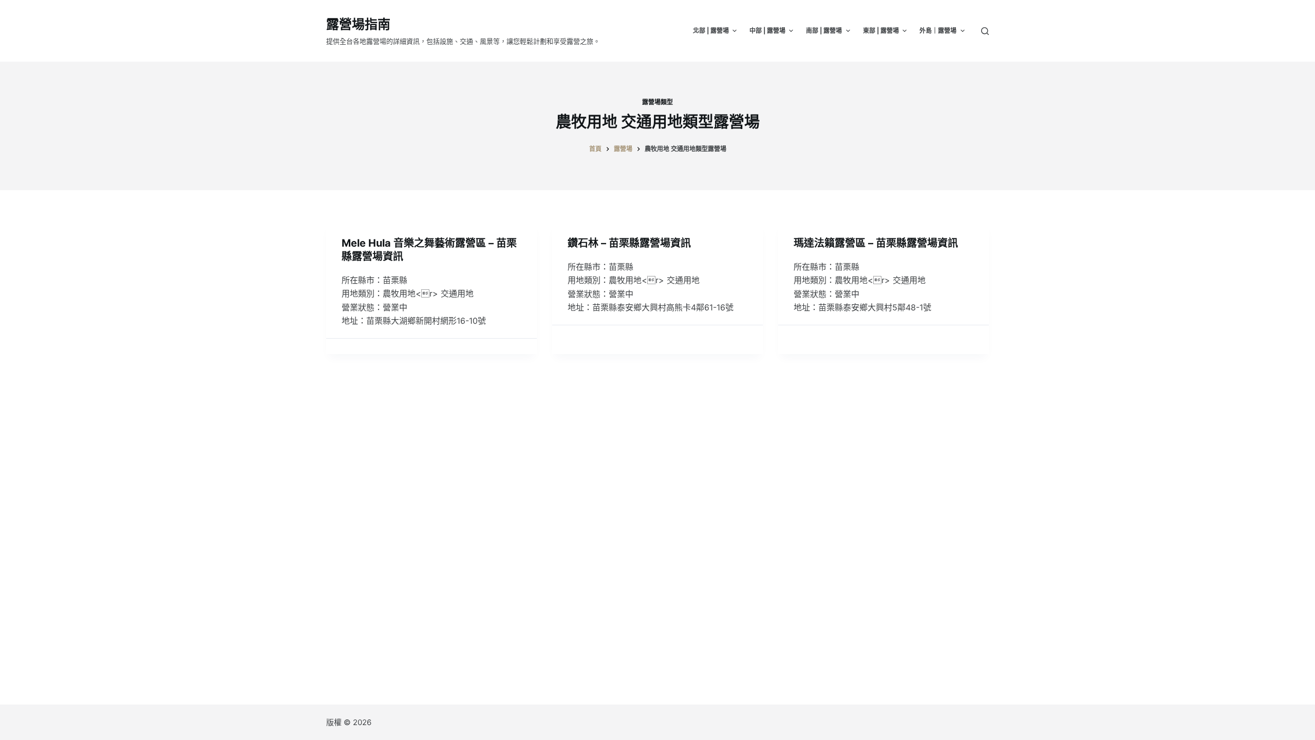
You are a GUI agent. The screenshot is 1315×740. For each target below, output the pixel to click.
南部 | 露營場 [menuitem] (824, 30)
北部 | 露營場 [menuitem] (711, 30)
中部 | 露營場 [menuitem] (767, 30)
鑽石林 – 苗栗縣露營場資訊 (629, 243)
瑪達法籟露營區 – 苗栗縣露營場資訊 (876, 243)
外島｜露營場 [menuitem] (937, 30)
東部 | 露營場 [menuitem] (881, 30)
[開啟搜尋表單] (985, 31)
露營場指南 (358, 24)
